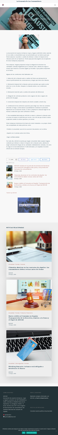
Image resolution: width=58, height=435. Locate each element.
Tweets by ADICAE (11, 192)
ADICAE (18, 23)
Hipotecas (34, 14)
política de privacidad (46, 411)
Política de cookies (31, 432)
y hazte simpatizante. (42, 398)
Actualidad (24, 14)
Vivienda (22, 264)
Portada (17, 264)
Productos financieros (26, 313)
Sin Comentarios (38, 23)
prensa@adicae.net (10, 416)
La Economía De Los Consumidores (29, 1)
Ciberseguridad (19, 363)
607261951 (8, 415)
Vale (24, 432)
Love (13, 159)
